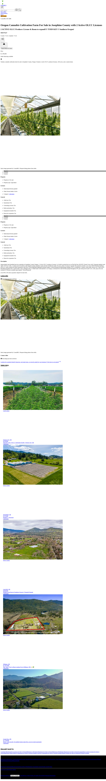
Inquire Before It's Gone (6, 48)
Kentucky (95, 759)
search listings (4, 13)
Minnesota (37, 759)
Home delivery (22, 766)
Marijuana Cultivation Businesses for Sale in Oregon (39, 752)
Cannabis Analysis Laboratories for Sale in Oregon (44, 753)
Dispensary (3, 766)
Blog (2, 775)
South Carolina (70, 759)
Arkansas (10, 760)
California (7, 759)
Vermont (6, 760)
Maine (60, 759)
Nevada (48, 759)
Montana (64, 759)
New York (12, 759)
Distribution (29, 766)
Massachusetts (15, 760)
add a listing (4, 16)
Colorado (27, 759)
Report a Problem (15, 775)
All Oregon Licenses (84, 753)
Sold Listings (12, 769)
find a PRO (3, 12)
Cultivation (11, 194)
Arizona (91, 759)
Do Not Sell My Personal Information (46, 775)
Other (50, 766)
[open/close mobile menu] (2, 7)
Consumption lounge (37, 766)
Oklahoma (31, 759)
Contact (21, 775)
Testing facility (45, 766)
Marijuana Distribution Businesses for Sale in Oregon (65, 752)
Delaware (86, 759)
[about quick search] (16, 10)
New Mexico (43, 759)
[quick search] (19, 10)
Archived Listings (5, 769)
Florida (51, 759)
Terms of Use (33, 775)
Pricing (8, 775)
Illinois (75, 759)
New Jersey (56, 759)
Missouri (79, 759)
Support (5, 775)
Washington (18, 759)
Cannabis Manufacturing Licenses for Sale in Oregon (14, 752)
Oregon (23, 759)
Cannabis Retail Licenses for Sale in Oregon (68, 753)
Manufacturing (15, 766)
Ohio (82, 759)
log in (2, 14)
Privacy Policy (26, 775)
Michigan (3, 759)
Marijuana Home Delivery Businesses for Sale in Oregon (18, 753)
